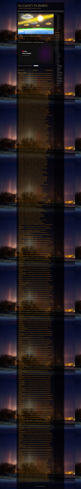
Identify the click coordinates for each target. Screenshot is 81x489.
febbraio (58, 85)
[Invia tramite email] (34, 65)
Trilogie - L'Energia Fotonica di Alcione (24, 233)
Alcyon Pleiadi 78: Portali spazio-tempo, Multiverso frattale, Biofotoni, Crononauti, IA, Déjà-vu (32, 116)
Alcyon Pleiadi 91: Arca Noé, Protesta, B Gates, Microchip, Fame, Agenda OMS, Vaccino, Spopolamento (34, 101)
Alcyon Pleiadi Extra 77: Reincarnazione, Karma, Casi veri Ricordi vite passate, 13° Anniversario (33, 474)
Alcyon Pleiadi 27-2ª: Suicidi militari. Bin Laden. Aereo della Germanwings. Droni (31, 186)
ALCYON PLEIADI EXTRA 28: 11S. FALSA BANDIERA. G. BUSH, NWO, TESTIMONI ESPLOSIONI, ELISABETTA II (36, 346)
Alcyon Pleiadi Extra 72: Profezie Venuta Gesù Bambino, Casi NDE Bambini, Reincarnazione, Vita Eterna (34, 468)
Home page (35, 70)
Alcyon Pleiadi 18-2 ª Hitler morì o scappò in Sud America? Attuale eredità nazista (31, 208)
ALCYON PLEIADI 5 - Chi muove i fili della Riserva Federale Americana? (29, 231)
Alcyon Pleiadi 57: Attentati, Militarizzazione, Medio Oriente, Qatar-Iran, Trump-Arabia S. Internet (33, 139)
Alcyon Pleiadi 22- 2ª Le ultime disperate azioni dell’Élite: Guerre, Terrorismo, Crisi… (31, 197)
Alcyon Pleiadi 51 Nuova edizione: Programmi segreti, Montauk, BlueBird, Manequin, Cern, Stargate (33, 146)
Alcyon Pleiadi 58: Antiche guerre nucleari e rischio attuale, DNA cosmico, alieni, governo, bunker (33, 138)
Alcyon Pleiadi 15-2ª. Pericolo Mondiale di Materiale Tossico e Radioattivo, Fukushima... (32, 216)
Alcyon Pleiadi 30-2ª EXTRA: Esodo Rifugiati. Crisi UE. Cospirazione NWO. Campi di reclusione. (33, 178)
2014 (57, 51)
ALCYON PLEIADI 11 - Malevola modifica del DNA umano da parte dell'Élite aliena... (31, 222)
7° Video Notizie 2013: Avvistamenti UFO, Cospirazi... (59, 66)
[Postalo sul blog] (35, 65)
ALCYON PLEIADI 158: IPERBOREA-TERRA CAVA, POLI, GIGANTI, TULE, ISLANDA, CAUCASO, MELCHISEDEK (36, 409)
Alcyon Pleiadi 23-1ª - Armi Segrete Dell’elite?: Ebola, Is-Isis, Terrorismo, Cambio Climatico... (32, 196)
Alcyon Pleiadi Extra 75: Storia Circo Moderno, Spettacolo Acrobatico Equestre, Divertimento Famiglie (34, 472)
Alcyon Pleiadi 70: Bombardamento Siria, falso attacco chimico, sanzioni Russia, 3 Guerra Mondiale (33, 125)
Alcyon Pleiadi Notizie (22, 38)
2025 (57, 37)
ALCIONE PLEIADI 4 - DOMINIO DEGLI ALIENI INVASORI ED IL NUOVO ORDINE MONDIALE (33, 232)
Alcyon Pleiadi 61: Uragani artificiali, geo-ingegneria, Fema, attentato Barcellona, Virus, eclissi (33, 135)
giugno (58, 60)
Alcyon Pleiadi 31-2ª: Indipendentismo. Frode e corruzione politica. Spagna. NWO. (31, 175)
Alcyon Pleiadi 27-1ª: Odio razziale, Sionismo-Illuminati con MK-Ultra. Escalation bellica (32, 187)
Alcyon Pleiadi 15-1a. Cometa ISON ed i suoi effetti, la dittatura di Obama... (30, 217)
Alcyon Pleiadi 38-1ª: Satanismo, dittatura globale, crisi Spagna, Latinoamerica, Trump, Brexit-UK (33, 163)
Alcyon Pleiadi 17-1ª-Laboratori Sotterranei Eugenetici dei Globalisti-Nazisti (30, 212)
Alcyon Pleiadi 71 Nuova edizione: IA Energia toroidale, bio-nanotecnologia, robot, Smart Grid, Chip (33, 124)
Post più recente (21, 70)
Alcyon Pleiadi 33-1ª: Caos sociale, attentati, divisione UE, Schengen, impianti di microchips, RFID (33, 173)
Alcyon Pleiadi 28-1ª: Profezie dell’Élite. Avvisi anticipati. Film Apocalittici (29, 185)
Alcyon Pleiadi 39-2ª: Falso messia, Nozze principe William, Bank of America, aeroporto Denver (33, 159)
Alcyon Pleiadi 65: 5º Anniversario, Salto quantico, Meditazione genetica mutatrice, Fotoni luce (33, 130)
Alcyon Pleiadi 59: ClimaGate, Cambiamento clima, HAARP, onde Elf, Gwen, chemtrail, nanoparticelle (34, 137)
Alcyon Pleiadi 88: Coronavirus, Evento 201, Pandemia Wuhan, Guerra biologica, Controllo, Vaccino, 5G (34, 105)
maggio (58, 61)
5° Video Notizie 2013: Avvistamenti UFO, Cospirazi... (59, 78)
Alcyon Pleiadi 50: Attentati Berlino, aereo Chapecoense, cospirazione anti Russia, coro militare (33, 147)
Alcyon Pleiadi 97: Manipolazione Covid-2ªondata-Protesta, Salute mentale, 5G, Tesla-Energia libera (33, 95)
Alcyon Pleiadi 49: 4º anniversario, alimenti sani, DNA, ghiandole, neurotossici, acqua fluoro (32, 148)
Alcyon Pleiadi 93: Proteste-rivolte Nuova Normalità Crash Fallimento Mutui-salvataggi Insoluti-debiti (33, 99)
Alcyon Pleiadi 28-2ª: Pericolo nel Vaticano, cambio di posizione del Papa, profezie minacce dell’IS (33, 184)
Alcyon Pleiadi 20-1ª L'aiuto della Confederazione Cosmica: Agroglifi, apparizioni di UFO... (32, 204)
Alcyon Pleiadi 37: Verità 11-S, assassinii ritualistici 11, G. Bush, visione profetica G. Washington (33, 164)
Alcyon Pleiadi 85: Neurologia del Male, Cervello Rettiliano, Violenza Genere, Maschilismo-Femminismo (34, 108)
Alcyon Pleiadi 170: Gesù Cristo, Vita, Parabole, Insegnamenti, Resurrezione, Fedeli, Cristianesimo (33, 476)
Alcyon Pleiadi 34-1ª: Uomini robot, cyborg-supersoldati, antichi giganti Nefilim (30, 169)
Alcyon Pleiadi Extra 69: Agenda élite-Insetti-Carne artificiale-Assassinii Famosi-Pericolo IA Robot (33, 464)
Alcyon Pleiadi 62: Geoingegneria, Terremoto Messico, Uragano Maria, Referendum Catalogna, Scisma (34, 134)
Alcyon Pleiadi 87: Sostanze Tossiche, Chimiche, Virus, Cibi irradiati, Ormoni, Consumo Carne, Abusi (34, 106)
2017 (57, 47)
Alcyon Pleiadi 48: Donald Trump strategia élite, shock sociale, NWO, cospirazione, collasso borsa (33, 149)
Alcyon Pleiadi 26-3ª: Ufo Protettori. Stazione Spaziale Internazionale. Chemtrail (30, 188)
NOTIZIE (22, 11)
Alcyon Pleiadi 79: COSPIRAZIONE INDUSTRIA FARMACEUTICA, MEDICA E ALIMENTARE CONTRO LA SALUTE (36, 115)
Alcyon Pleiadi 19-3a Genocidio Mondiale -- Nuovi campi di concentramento (30, 205)
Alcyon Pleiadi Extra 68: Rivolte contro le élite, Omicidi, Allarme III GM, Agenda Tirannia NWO (32, 463)
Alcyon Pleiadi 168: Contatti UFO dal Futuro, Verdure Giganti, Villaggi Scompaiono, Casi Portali (33, 466)
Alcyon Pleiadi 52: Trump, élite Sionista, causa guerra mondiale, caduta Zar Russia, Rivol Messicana (34, 145)
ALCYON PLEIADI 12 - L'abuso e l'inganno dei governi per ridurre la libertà (30, 221)
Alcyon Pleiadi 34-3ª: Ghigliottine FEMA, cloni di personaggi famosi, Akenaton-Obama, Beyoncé (33, 167)
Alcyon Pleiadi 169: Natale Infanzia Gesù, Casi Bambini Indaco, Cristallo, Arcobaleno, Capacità (33, 475)
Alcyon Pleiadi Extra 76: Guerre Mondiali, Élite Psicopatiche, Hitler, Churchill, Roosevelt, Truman (33, 473)
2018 (57, 46)
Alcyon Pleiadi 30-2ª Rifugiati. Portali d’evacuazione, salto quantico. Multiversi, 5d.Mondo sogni (33, 179)
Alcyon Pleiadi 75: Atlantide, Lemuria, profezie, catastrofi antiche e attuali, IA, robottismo (32, 119)
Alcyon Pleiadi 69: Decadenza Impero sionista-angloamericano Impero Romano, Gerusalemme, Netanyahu (35, 126)
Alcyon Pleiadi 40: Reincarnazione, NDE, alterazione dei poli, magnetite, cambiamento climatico (33, 158)
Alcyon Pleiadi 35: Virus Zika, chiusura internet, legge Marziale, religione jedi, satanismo (32, 166)
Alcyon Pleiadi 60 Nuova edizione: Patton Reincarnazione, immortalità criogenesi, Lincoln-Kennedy (33, 136)
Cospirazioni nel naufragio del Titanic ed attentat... (58, 69)
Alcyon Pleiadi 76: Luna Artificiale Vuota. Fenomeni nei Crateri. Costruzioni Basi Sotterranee (32, 118)
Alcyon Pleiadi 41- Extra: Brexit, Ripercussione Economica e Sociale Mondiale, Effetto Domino (33, 157)
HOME (19, 11)
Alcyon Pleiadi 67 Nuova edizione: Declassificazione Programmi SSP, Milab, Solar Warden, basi (33, 128)
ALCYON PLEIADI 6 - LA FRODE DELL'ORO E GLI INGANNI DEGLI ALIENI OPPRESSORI (32, 230)
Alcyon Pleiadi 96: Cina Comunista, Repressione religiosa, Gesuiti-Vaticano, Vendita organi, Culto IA (33, 96)
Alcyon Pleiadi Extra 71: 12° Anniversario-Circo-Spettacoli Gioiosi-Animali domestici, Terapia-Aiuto (33, 467)
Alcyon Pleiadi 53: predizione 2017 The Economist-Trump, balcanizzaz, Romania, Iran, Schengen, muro (34, 144)
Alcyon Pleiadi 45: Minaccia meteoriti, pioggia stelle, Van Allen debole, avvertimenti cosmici (32, 153)
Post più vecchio (49, 70)
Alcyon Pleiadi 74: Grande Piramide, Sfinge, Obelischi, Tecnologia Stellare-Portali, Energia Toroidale (33, 120)
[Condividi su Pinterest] (37, 65)
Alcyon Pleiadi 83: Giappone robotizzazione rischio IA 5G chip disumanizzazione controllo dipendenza (34, 110)
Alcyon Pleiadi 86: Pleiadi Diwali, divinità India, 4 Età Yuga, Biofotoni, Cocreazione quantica (32, 107)
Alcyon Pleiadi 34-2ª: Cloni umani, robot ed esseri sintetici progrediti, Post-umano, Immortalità (33, 168)
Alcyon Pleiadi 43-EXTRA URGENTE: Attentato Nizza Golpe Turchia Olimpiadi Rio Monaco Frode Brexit (34, 155)
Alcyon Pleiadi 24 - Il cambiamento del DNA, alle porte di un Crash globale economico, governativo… (34, 194)
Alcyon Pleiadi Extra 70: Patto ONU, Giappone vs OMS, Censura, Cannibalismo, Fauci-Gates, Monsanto (34, 465)
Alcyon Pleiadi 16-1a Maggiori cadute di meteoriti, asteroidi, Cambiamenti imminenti (31, 214)
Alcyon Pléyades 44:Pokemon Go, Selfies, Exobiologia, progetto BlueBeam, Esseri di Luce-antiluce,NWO (34, 154)
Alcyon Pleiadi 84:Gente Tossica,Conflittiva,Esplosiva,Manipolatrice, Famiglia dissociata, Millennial (33, 109)
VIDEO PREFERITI (41, 11)
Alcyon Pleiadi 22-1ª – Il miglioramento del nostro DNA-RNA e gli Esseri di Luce (30, 198)
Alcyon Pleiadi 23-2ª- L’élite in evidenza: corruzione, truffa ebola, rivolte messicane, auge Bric (32, 195)
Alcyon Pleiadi (32, 5)
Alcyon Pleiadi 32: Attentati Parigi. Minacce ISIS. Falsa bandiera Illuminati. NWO (30, 174)
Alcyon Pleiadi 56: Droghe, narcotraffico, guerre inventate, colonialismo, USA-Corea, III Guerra (33, 140)
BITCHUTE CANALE (26, 11)
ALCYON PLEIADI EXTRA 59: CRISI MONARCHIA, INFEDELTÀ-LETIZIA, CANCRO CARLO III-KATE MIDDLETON (36, 449)
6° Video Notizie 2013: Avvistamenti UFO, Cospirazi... (59, 72)
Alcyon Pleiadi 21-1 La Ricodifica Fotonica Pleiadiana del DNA (28, 202)
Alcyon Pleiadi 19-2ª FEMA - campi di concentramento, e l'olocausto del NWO (30, 206)
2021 (57, 42)
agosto (58, 57)
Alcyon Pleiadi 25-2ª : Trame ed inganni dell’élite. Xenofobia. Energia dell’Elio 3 (30, 192)
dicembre (58, 53)
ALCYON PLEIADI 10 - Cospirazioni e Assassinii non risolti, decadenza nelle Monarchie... (32, 223)
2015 (57, 50)
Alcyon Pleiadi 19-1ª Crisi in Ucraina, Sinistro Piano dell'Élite (28, 207)
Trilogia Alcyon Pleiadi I (58, 83)
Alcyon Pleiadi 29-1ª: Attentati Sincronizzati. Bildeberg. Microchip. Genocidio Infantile (31, 183)
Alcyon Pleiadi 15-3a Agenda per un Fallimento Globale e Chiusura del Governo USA (31, 215)
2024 (57, 38)
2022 (57, 41)
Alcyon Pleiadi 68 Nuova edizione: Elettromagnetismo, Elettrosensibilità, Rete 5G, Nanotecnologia (33, 127)
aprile (57, 62)
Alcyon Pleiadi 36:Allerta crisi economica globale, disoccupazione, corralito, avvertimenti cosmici (33, 165)
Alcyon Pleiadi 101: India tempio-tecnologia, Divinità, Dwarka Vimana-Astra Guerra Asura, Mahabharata (34, 90)
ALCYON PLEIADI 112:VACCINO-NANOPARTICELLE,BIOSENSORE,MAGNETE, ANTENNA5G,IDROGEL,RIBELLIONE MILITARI (31, 237)
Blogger (44, 486)
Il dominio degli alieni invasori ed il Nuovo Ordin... (59, 75)
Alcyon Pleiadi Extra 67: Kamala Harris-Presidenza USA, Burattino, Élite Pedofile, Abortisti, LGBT (33, 462)
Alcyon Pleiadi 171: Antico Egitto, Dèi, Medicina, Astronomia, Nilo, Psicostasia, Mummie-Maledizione (33, 477)
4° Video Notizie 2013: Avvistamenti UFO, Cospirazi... (59, 81)
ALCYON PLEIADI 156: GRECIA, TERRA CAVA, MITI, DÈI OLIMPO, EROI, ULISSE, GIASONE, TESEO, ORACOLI (36, 406)
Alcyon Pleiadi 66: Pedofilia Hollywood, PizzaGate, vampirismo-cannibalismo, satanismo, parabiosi (33, 129)
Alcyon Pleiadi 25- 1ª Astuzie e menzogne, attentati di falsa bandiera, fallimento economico (32, 193)
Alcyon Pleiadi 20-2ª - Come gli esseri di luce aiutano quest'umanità (29, 203)
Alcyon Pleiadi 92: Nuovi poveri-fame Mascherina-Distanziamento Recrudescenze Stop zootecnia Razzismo (35, 100)
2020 (57, 43)
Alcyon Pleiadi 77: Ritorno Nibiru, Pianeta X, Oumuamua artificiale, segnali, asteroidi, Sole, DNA (33, 117)
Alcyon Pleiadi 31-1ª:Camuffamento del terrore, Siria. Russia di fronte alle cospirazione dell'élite (33, 176)
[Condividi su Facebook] (36, 65)
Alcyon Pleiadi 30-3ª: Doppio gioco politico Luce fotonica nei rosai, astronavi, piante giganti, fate (33, 177)
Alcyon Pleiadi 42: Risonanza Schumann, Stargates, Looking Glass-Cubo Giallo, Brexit (31, 156)
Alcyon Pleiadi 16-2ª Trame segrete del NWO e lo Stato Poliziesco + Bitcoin (30, 213)
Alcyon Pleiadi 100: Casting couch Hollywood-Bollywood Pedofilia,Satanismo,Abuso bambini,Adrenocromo (34, 91)
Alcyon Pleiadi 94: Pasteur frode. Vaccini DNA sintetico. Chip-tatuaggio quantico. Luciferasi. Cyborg (33, 98)
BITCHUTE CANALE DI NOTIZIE (33, 11)
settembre (58, 56)
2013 (57, 52)
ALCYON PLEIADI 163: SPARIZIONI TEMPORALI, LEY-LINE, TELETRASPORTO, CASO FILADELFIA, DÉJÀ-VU (35, 420)
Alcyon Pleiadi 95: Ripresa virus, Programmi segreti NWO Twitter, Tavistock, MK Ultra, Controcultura (33, 97)
